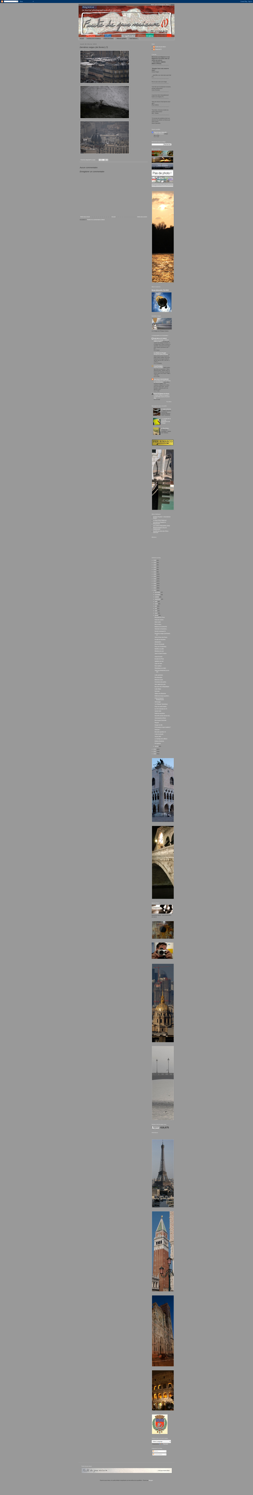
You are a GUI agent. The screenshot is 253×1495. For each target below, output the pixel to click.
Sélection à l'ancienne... (161, 629)
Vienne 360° (158, 736)
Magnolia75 (158, 49)
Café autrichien (159, 675)
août (156, 601)
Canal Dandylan (158, 366)
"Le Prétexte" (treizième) (161, 704)
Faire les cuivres (159, 619)
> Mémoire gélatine (121, 38)
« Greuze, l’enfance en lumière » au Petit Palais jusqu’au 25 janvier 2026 (162, 397)
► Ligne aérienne (166, 409)
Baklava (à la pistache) (161, 626)
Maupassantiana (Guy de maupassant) (160, 528)
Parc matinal (158, 666)
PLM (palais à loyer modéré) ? (163, 727)
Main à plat (158, 622)
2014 (155, 588)
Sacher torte (158, 711)
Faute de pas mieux (160, 46)
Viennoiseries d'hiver (160, 718)
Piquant (157, 722)
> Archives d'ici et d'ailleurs (93, 38)
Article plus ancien (142, 217)
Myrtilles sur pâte (159, 649)
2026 (155, 560)
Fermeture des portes (160, 682)
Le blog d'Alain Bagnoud (159, 520)
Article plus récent (85, 217)
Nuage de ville (158, 725)
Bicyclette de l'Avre (160, 617)
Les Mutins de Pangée (160, 353)
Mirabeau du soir (159, 651)
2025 (155, 562)
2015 (155, 585)
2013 (155, 590)
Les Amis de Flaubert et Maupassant (159, 523)
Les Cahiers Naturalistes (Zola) (161, 525)
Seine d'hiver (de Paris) (161, 637)
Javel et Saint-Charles (161, 653)
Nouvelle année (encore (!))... (162, 715)
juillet (156, 604)
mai (156, 608)
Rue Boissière (158, 677)
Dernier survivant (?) (160, 631)
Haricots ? (157, 729)
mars (156, 613)
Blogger (151, 1480)
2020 (155, 574)
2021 (155, 572)
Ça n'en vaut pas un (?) (161, 709)
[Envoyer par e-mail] (100, 160)
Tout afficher (168, 401)
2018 (155, 578)
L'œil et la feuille (159, 734)
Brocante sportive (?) (160, 732)
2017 (155, 581)
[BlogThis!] (101, 160)
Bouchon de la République (162, 686)
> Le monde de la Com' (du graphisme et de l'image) (166, 421)
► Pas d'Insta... (165, 428)
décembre (158, 592)
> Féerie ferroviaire (108, 38)
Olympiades (158, 642)
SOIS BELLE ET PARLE (160, 338)
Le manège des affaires (161, 739)
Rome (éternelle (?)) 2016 (160, 290)
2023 (155, 567)
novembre (158, 594)
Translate (165, 1444)
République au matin (160, 668)
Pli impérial (158, 743)
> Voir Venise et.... (133, 38)
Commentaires (158, 1454)
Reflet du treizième (160, 713)
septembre (158, 599)
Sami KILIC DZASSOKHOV (161, 379)
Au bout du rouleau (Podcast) (161, 354)
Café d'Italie (158, 689)
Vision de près (158, 656)
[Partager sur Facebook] (105, 160)
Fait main (157, 691)
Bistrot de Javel (159, 679)
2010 (155, 754)
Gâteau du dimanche (160, 693)
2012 (155, 749)
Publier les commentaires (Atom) (96, 219)
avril (156, 610)
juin (156, 606)
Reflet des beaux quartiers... (162, 696)
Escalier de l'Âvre (159, 659)
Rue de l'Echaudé (159, 644)
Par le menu (158, 624)
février (157, 615)
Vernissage (158, 702)
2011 (155, 751)
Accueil (82, 38)
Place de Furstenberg (160, 646)
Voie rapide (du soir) (160, 684)
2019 (155, 576)
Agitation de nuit (159, 661)
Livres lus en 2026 (158, 367)
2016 (155, 583)
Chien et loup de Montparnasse (159, 698)
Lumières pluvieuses (159, 133)
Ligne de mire (158, 663)
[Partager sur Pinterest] (107, 160)
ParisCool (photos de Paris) (161, 393)
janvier (157, 746)
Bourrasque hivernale (160, 720)
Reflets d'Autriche (159, 741)
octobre (157, 597)
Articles (156, 1451)
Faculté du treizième (160, 639)
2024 (155, 565)
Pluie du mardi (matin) (161, 706)
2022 (155, 569)
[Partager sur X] (103, 160)
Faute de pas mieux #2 (160, 132)
